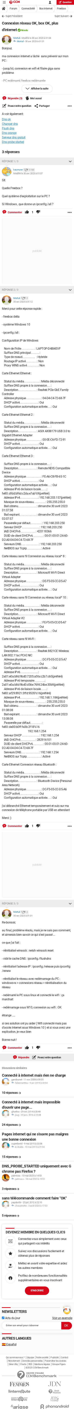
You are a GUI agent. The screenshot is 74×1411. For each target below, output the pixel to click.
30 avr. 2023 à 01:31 (34, 41)
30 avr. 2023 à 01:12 (22, 301)
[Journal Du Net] (54, 1384)
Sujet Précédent (14, 16)
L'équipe (30, 1357)
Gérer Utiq (13, 1364)
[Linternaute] (19, 1391)
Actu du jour (12, 1318)
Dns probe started (13, 142)
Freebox (61, 8)
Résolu (24, 30)
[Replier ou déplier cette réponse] (70, 161)
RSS (30, 1364)
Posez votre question (19, 105)
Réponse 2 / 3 (10, 289)
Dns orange (9, 133)
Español (9, 1344)
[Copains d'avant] (19, 1399)
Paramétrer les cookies (55, 1361)
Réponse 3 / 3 (10, 903)
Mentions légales (42, 1364)
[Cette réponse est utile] (26, 212)
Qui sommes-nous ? (15, 1357)
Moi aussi (36, 98)
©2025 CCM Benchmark (37, 1367)
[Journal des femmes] (19, 1384)
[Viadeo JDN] (54, 1399)
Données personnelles (32, 1361)
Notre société (42, 1357)
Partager (44, 105)
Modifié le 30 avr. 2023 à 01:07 (28, 173)
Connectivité (28, 8)
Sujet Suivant (61, 16)
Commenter (14, 212)
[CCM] (14, 2)
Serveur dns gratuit (13, 137)
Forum (13, 8)
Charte (23, 1364)
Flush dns (8, 128)
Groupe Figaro (59, 1364)
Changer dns (10, 124)
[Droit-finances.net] (54, 1391)
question (67, 2)
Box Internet (46, 8)
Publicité (54, 1357)
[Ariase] (19, 1407)
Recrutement (14, 1361)
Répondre (23, 1057)
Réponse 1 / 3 (10, 161)
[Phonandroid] (54, 1406)
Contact (64, 1357)
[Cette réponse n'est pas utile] (38, 212)
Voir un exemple (62, 1318)
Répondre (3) (14, 98)
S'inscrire (37, 1290)
